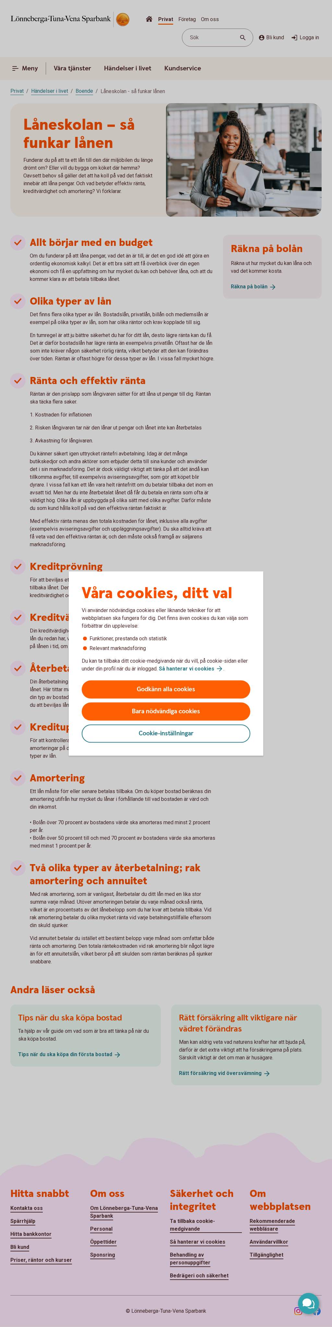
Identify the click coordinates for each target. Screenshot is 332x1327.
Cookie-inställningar (166, 734)
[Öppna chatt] (308, 1303)
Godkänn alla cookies (166, 689)
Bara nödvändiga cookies (166, 711)
